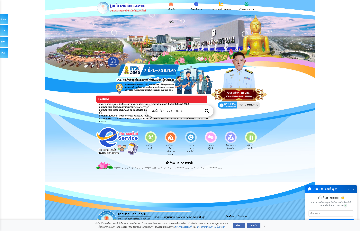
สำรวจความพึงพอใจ (211, 147)
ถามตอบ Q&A (191, 147)
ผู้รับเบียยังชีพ (231, 147)
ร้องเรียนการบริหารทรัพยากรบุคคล (151, 150)
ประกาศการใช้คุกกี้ (183, 227)
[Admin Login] (345, 206)
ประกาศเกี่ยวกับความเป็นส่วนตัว (211, 227)
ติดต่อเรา (242, 216)
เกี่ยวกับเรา (230, 216)
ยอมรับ (253, 225)
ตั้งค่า (238, 225)
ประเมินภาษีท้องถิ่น (251, 147)
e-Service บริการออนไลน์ (171, 148)
